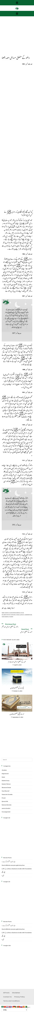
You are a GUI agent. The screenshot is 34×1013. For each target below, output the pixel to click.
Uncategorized (6, 811)
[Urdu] (26, 1006)
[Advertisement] (17, 38)
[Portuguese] (19, 1006)
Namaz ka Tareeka (7, 794)
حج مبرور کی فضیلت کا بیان (17, 688)
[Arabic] (2, 1006)
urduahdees (5, 616)
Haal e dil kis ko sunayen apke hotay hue (13, 864)
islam (22, 612)
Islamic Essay (5, 780)
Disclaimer (16, 993)
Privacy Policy (19, 997)
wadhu (11, 616)
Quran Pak (5, 801)
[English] (9, 1006)
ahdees (7, 612)
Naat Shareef (5, 790)
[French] (12, 1006)
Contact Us (7, 997)
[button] (17, 2)
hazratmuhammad (14, 612)
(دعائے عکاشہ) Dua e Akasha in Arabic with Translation (17, 868)
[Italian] (17, 1006)
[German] (14, 1006)
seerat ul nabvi (6, 808)
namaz (18, 614)
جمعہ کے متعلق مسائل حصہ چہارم (17, 661)
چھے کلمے (4, 871)
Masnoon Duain (6, 787)
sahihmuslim (28, 614)
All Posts (6, 993)
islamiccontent (6, 614)
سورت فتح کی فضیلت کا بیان (17, 714)
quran (22, 614)
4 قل (3, 875)
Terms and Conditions (11, 1001)
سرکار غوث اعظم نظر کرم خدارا (9, 861)
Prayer (4, 797)
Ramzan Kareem (6, 804)
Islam (3, 776)
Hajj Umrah (5, 773)
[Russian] (21, 1006)
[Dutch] (7, 1006)
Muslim (13, 614)
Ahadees (4, 769)
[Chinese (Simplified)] (5, 1006)
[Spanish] (24, 1006)
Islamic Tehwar (6, 783)
